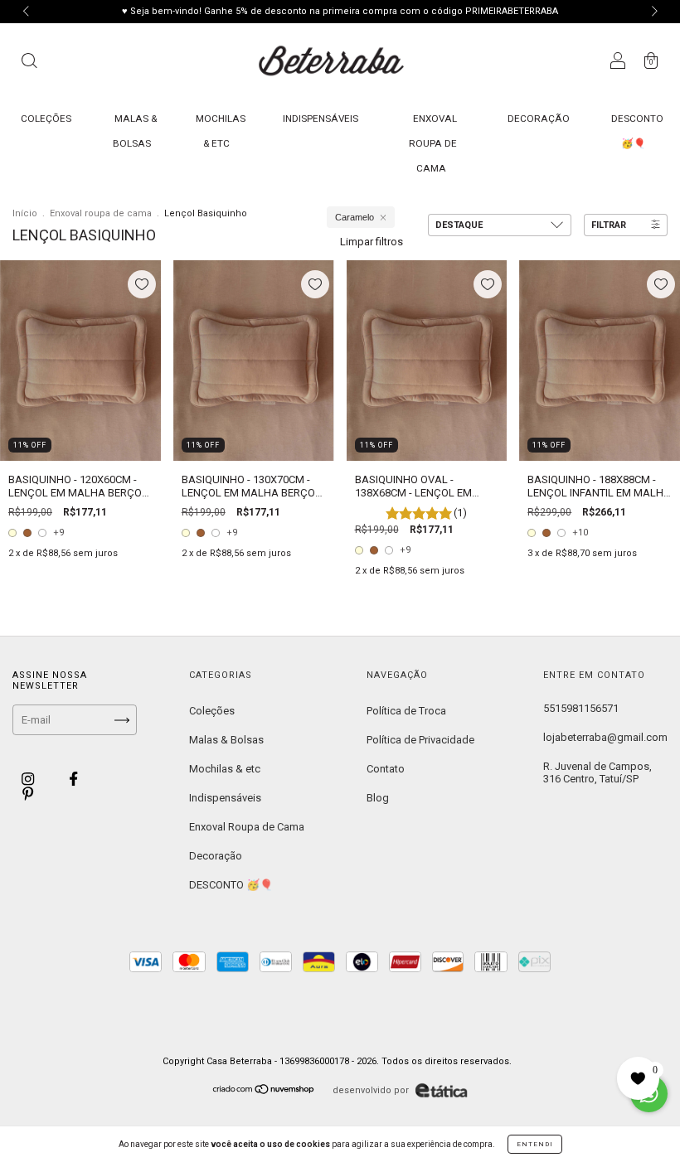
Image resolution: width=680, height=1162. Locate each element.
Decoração (539, 118)
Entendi (535, 1144)
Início (24, 213)
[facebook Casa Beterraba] (73, 779)
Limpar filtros (371, 241)
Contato (386, 769)
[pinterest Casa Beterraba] (27, 793)
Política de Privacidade (420, 740)
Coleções (46, 118)
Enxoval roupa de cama (101, 213)
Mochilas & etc (224, 769)
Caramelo (354, 217)
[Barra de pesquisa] (29, 63)
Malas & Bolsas (226, 740)
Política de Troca (406, 710)
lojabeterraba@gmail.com (605, 737)
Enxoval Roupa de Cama (433, 143)
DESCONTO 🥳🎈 (231, 885)
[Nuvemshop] (264, 1091)
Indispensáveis (320, 118)
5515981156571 (581, 708)
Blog (378, 798)
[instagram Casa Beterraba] (29, 779)
